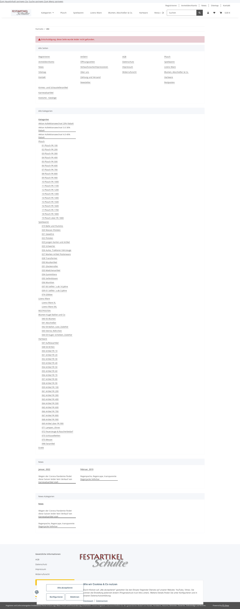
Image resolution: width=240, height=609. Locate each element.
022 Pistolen (47, 238)
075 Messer (47, 439)
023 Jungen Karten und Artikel (56, 242)
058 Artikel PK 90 (49, 383)
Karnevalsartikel (45, 92)
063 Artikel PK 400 (50, 399)
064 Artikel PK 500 (50, 403)
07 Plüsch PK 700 (50, 169)
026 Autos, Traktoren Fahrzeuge (56, 250)
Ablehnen (74, 597)
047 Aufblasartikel (50, 343)
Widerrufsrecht (129, 72)
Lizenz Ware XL (49, 302)
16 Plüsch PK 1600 (50, 206)
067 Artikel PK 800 (50, 415)
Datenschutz (102, 601)
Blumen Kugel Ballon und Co (51, 314)
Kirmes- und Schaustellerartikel (53, 87)
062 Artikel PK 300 (50, 395)
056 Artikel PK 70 (49, 375)
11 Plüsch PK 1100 (50, 185)
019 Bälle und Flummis (52, 226)
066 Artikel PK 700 (50, 411)
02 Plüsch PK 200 (50, 149)
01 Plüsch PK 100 (50, 145)
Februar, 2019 (86, 469)
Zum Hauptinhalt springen (12, 1)
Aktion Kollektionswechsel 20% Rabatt (56, 123)
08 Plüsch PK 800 (50, 173)
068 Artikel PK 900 (50, 419)
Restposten (169, 82)
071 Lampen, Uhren (51, 427)
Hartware (143, 12)
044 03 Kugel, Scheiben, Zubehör (57, 334)
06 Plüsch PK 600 (50, 165)
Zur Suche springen (34, 1)
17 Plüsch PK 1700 (50, 210)
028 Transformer (49, 258)
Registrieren (171, 5)
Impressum (88, 601)
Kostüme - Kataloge (47, 97)
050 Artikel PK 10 (49, 351)
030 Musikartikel (49, 262)
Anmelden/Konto (189, 5)
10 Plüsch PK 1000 (50, 181)
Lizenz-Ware (96, 12)
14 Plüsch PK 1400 (50, 197)
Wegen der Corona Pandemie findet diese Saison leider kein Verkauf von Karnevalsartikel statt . (55, 479)
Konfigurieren (56, 597)
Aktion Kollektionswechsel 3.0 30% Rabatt (54, 129)
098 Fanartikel (48, 443)
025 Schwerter (48, 246)
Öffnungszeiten (87, 61)
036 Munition (48, 282)
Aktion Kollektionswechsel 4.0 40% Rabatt (54, 136)
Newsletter (85, 82)
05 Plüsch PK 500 (50, 161)
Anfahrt (84, 56)
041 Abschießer (49, 322)
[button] (208, 13)
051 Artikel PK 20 (49, 355)
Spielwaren (78, 12)
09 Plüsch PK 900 (50, 177)
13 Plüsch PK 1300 (50, 193)
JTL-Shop (225, 605)
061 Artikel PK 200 (50, 391)
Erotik (41, 447)
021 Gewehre (48, 234)
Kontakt (226, 5)
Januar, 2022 (44, 469)
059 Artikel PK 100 (50, 387)
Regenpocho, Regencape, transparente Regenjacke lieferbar (98, 477)
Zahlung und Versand (90, 77)
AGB (124, 56)
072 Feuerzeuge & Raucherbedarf (57, 431)
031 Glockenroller (50, 266)
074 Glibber (47, 294)
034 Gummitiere (49, 274)
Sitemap (215, 5)
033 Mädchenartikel (51, 270)
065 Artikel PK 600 (50, 407)
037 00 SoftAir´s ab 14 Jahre (55, 286)
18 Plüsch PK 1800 (50, 214)
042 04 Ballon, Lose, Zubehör (55, 326)
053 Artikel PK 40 (49, 363)
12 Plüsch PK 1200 (50, 189)
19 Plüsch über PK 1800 (53, 218)
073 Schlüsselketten (51, 435)
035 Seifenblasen (50, 278)
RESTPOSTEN (44, 310)
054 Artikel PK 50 (49, 367)
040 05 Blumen (49, 318)
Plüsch (63, 12)
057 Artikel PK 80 (49, 379)
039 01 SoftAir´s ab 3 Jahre (54, 290)
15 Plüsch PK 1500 (50, 201)
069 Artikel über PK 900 (52, 423)
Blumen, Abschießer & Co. (120, 12)
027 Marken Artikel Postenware (56, 254)
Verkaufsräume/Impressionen (94, 67)
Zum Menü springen (53, 1)
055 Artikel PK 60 (49, 371)
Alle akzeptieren (65, 587)
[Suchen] (199, 13)
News (204, 5)
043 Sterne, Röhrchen (52, 330)
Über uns (84, 72)
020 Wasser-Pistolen (51, 230)
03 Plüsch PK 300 (50, 153)
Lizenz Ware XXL (49, 306)
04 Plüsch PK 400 (50, 157)
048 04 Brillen (48, 347)
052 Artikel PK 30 (49, 359)
